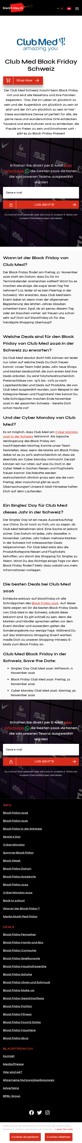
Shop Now (24, 80)
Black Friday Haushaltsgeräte (24, 966)
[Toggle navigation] (77, 9)
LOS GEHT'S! (44, 204)
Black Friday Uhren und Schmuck (26, 982)
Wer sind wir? (12, 1072)
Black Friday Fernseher (19, 934)
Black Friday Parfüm (17, 1006)
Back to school (14, 900)
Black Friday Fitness (17, 1014)
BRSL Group (11, 1096)
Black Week (11, 860)
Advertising (11, 1088)
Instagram (47, 1112)
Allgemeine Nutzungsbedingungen (28, 1080)
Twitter (39, 1112)
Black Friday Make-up (18, 990)
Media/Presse (13, 1064)
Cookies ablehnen (58, 1137)
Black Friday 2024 (15, 884)
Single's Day (11, 836)
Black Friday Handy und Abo (23, 942)
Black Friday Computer (19, 950)
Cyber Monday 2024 (17, 892)
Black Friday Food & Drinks (22, 1022)
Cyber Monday (14, 844)
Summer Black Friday (18, 852)
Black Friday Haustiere (19, 1030)
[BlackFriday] (17, 7)
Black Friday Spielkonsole (21, 958)
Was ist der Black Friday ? (21, 908)
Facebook (31, 1112)
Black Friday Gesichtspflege (23, 998)
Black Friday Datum (17, 868)
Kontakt (9, 1056)
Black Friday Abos (15, 1038)
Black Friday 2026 (45, 603)
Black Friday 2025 (15, 820)
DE (61, 8)
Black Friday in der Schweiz (22, 828)
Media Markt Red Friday (20, 916)
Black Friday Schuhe (17, 974)
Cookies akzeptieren (25, 1137)
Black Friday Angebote (19, 876)
